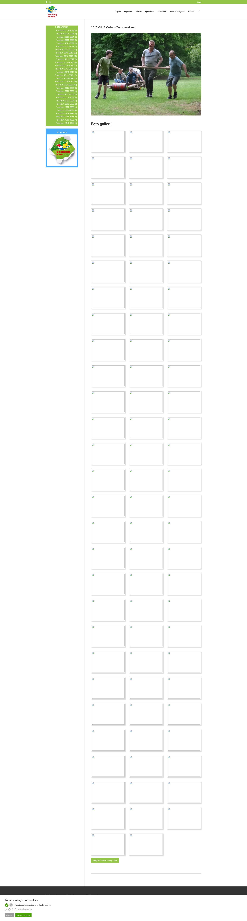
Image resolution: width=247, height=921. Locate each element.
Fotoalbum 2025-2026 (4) (66, 30)
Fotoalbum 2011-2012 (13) (66, 75)
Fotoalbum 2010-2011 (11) (66, 78)
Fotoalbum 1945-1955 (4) (66, 123)
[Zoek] (198, 11)
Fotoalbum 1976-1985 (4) (66, 113)
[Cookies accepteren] (6, 905)
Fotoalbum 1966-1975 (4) (66, 116)
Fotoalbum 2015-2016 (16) (66, 62)
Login (199, 2)
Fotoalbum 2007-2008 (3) (66, 87)
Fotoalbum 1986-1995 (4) (66, 110)
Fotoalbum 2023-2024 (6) (66, 36)
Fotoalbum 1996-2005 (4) (66, 107)
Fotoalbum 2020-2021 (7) (66, 46)
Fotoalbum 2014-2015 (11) (66, 65)
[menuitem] (198, 2)
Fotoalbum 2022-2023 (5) (66, 40)
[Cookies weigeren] (11, 905)
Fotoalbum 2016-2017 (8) (66, 59)
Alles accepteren (23, 915)
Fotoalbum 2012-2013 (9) (66, 72)
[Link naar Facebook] (46, 2)
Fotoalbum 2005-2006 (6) (66, 94)
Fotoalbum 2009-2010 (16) (66, 81)
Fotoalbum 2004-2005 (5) (66, 97)
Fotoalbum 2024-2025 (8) (66, 33)
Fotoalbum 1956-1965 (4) (66, 119)
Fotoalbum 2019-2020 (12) (66, 49)
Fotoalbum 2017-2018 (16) (66, 56)
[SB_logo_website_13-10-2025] (51, 11)
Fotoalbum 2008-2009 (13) (66, 84)
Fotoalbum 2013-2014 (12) (66, 68)
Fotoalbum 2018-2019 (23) (66, 52)
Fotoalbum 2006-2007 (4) (66, 91)
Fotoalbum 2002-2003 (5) (66, 103)
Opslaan (9, 915)
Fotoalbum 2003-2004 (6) (66, 100)
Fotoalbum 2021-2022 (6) (66, 43)
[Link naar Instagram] (50, 2)
